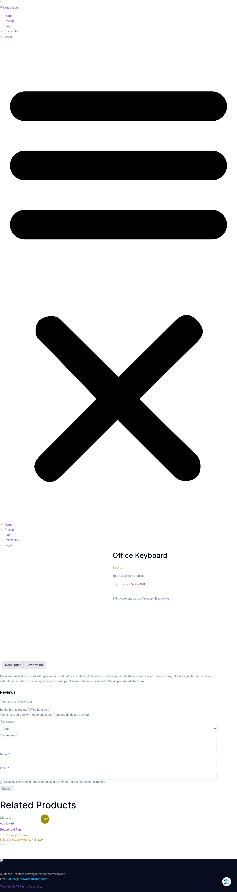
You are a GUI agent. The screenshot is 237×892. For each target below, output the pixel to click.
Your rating (8, 721)
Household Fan (10, 829)
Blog (8, 26)
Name (5, 754)
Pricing (9, 21)
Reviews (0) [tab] (34, 665)
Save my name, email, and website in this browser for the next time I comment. (55, 782)
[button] (118, 280)
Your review (8, 735)
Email (4, 768)
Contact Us (12, 31)
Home (8, 16)
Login (8, 36)
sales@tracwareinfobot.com (27, 879)
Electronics (162, 598)
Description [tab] (13, 665)
